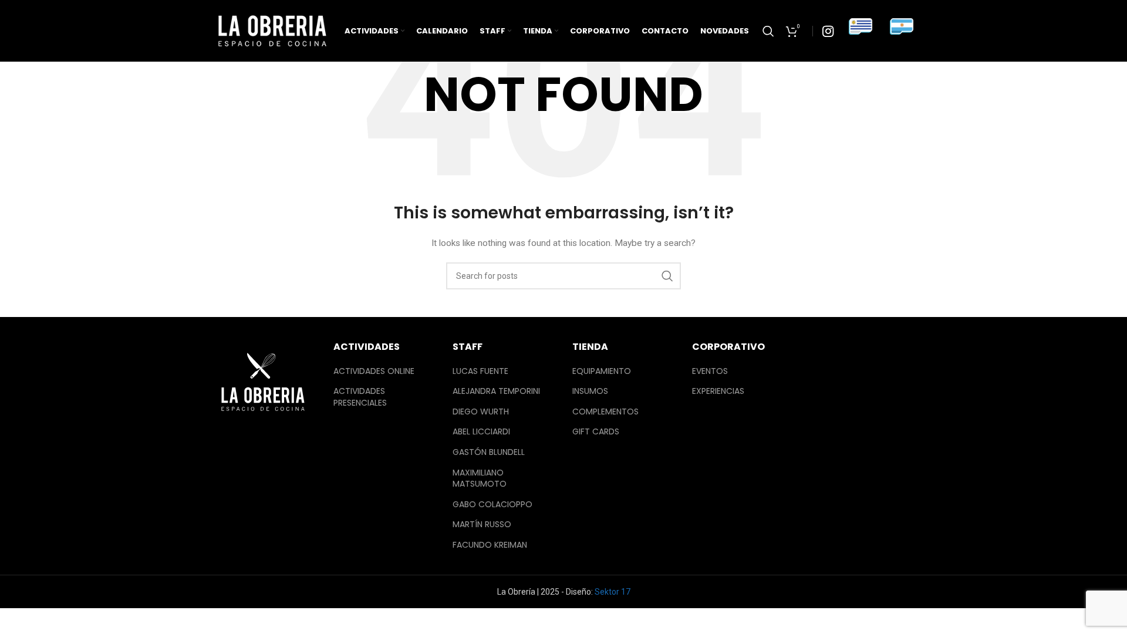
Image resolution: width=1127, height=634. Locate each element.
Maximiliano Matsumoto (480, 478)
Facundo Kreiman (490, 545)
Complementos (605, 411)
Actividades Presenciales (360, 397)
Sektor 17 (612, 591)
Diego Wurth (481, 411)
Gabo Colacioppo (492, 504)
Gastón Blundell (489, 452)
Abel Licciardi (481, 431)
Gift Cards (595, 431)
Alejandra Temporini (496, 391)
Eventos (710, 371)
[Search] (768, 31)
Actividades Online (373, 371)
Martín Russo (482, 524)
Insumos (590, 391)
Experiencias (718, 391)
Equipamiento (601, 371)
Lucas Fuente (480, 371)
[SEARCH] (667, 275)
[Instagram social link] (828, 31)
